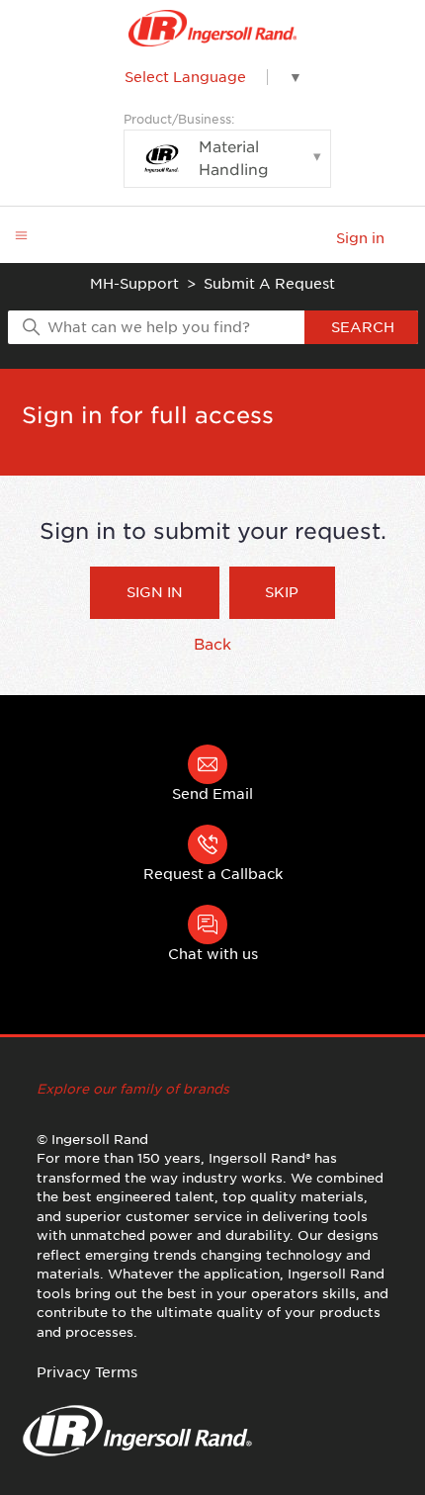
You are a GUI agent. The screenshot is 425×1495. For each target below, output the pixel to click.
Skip (281, 592)
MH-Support (134, 284)
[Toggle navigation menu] (21, 235)
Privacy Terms (87, 1372)
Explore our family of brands (133, 1089)
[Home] (213, 28)
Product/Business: (196, 145)
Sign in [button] (360, 238)
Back (212, 645)
